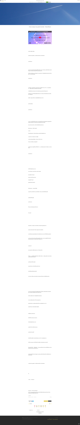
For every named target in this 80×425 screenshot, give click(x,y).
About (33, 417)
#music (30, 395)
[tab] (31, 410)
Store (5, 0)
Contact (35, 417)
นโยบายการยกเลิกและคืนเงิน (55, 419)
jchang (43, 0)
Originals (25, 417)
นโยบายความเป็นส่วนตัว (49, 419)
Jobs (36, 417)
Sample (29, 417)
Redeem (31, 417)
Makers (3, 0)
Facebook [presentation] (38, 410)
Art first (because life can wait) (39, 0)
